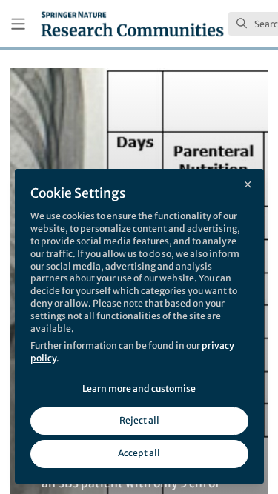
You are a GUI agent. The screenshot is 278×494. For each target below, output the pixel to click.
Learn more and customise (139, 388)
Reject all (139, 420)
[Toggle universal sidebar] (18, 24)
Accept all (139, 452)
